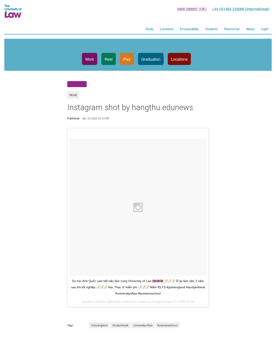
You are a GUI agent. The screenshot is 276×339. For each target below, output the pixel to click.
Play (127, 59)
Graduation (150, 59)
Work (89, 59)
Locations (179, 59)
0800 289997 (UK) (192, 8)
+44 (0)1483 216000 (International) (241, 8)
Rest (109, 59)
